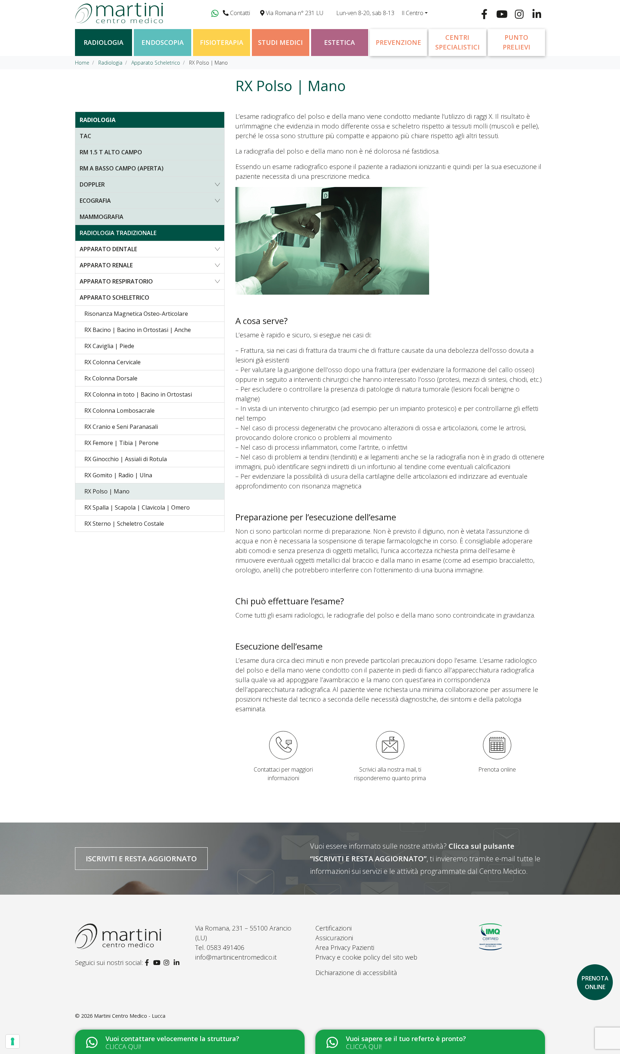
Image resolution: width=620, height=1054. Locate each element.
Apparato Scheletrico (155, 62)
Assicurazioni (334, 937)
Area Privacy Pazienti (344, 947)
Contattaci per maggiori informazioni (283, 773)
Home (82, 62)
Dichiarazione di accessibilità (356, 972)
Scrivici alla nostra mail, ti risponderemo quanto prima (390, 773)
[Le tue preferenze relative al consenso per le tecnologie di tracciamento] (12, 1041)
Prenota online (497, 769)
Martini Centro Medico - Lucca (129, 1015)
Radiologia (110, 62)
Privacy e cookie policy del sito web (366, 957)
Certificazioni (333, 928)
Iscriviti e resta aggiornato (141, 858)
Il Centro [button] (412, 13)
